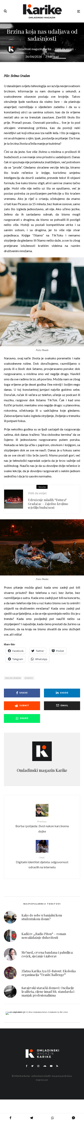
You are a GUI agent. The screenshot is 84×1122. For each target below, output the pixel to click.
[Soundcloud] (44, 1066)
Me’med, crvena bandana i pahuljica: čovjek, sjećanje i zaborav (47, 954)
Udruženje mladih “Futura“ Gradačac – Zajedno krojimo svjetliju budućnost (48, 503)
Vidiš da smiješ (64, 49)
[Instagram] (38, 1066)
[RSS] (57, 1066)
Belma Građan (13, 678)
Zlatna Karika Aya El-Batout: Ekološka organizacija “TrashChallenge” (48, 973)
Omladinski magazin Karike (34, 49)
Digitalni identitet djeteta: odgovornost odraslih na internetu (42, 862)
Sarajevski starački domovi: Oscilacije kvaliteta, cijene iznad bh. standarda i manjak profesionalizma (47, 991)
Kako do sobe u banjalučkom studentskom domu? (41, 917)
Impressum (42, 1079)
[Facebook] (26, 1066)
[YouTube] (51, 1066)
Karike (29, 678)
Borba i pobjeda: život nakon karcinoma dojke (42, 826)
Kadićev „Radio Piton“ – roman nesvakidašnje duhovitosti (43, 935)
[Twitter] (32, 1066)
